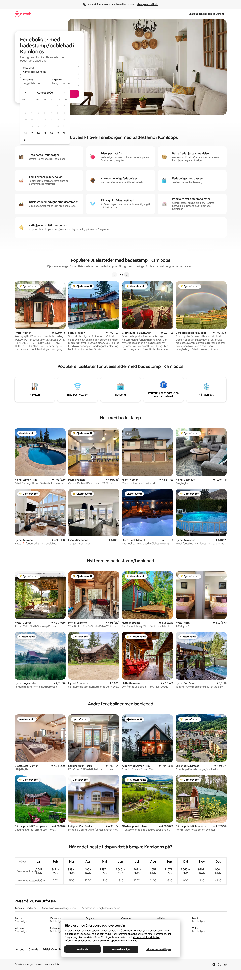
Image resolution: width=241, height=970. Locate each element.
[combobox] (49, 72)
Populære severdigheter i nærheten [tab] (101, 908)
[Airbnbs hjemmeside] (23, 14)
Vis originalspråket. (147, 4)
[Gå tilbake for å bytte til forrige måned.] (26, 93)
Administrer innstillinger (158, 949)
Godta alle (82, 949)
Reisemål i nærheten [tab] (25, 908)
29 (57, 133)
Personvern (44, 964)
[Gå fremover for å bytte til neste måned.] (64, 93)
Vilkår (56, 964)
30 (64, 133)
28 (51, 133)
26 (38, 133)
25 (31, 133)
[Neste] (126, 274)
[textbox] (35, 83)
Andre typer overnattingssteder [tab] (59, 908)
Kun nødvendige (120, 949)
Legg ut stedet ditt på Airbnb (207, 14)
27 (44, 133)
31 (25, 140)
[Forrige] (114, 274)
